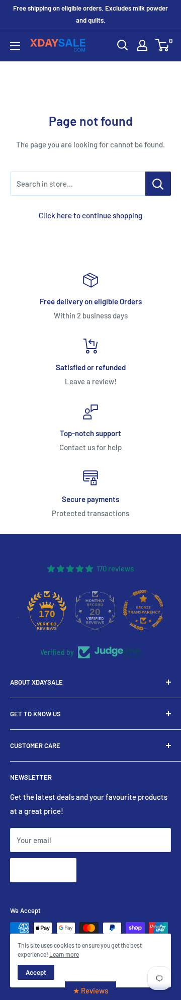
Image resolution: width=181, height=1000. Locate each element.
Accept (36, 972)
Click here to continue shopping (90, 215)
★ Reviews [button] (90, 990)
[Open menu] (15, 46)
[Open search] (122, 45)
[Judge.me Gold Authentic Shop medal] (35, 610)
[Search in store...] (158, 184)
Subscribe (43, 870)
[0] (162, 45)
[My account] (142, 45)
